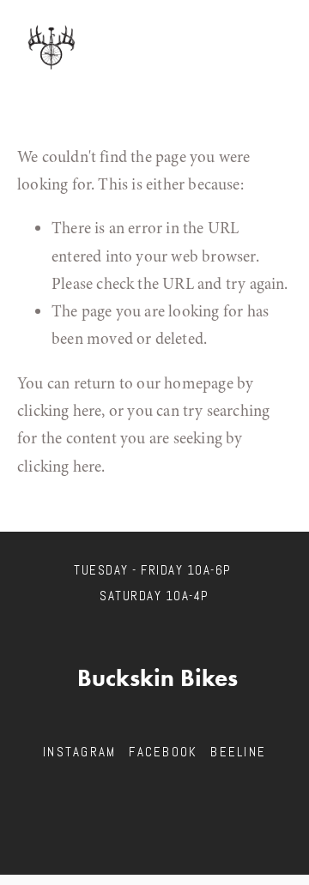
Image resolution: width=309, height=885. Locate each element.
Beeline (238, 752)
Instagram (79, 752)
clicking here (59, 411)
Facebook (163, 752)
